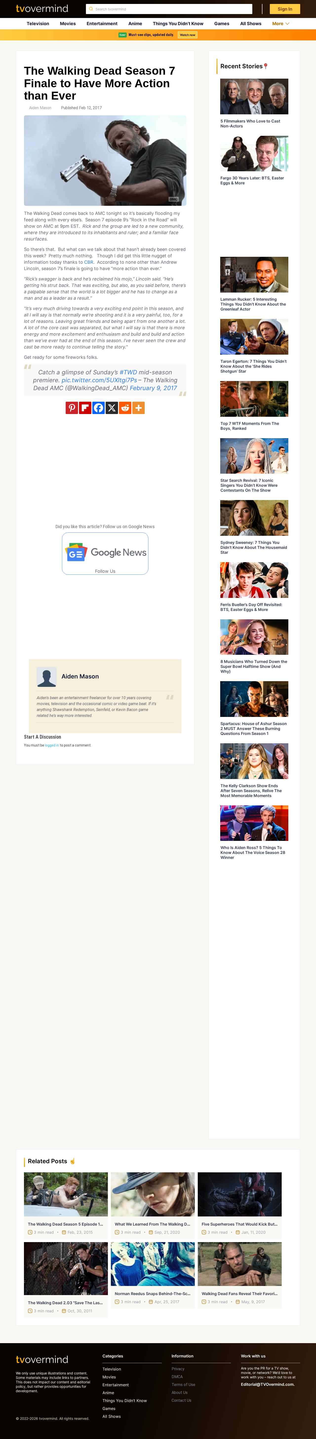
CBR (88, 262)
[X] (112, 408)
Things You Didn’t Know (178, 23)
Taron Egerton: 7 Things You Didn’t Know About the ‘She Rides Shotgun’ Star (253, 366)
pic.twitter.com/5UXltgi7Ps (99, 380)
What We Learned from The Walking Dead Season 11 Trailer (171, 1224)
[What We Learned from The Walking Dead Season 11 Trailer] (153, 1194)
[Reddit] (125, 408)
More (277, 23)
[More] (138, 408)
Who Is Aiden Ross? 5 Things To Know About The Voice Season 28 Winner (252, 852)
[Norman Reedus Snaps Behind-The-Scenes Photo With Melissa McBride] (153, 1264)
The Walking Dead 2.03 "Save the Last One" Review (77, 1302)
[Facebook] (98, 408)
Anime (135, 23)
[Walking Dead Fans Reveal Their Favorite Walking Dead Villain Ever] (240, 1264)
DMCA (177, 1376)
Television (38, 23)
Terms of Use (183, 1384)
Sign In (285, 9)
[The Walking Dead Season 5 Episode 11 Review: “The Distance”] (66, 1194)
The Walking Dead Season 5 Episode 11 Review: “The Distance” (87, 1224)
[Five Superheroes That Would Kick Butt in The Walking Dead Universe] (240, 1194)
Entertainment (102, 23)
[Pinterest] (72, 408)
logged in (52, 745)
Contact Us (181, 1400)
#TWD (128, 372)
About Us (180, 1392)
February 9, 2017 (153, 388)
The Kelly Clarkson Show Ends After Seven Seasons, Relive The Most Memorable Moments (251, 790)
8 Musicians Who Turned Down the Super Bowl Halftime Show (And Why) (253, 666)
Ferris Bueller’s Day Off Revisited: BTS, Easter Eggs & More (251, 607)
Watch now (187, 35)
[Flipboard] (85, 408)
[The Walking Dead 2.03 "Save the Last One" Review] (66, 1268)
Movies (68, 23)
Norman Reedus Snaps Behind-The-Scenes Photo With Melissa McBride (183, 1293)
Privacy (178, 1369)
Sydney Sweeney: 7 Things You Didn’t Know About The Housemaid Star (253, 547)
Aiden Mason (40, 107)
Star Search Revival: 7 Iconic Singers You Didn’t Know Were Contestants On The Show (248, 485)
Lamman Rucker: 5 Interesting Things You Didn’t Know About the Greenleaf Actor (253, 304)
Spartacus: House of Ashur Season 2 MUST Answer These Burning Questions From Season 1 (253, 728)
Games (221, 23)
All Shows (250, 23)
